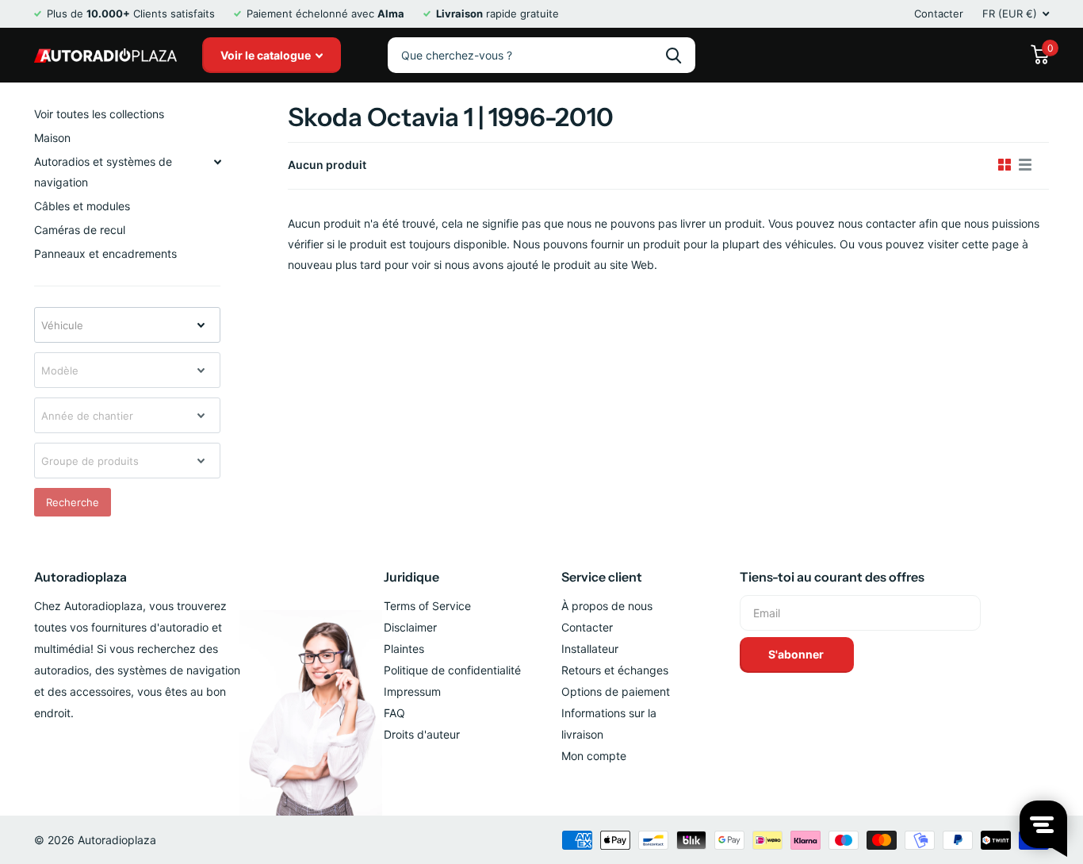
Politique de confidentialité (452, 670)
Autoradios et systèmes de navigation (103, 172)
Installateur (589, 648)
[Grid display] (1004, 165)
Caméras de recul (79, 229)
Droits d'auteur (422, 734)
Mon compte (593, 755)
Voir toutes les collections (99, 114)
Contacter (938, 13)
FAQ (394, 713)
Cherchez (673, 55)
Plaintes (404, 648)
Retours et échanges (614, 670)
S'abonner (797, 654)
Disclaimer (410, 627)
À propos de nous (606, 605)
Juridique (411, 577)
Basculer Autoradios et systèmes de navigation (217, 162)
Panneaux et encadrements (105, 253)
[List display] (1025, 165)
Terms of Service (427, 605)
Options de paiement (615, 691)
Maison (52, 137)
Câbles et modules (82, 206)
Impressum (412, 691)
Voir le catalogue (266, 55)
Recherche (72, 502)
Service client (601, 577)
